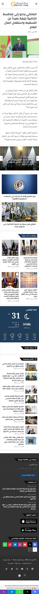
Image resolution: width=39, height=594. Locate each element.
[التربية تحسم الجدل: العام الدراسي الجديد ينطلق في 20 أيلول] (31, 367)
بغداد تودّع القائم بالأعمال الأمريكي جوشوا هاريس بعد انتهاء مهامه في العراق (10, 260)
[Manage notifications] (34, 589)
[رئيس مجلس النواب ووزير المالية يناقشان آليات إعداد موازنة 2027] (31, 389)
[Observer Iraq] (19, 4)
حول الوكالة (18, 563)
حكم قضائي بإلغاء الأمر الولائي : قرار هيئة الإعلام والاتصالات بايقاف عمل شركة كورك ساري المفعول (13, 441)
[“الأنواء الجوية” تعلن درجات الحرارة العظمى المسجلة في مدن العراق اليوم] (28, 280)
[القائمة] (3, 4)
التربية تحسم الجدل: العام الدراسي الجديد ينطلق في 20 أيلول (13, 365)
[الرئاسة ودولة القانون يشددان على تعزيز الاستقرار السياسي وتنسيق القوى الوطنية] (31, 399)
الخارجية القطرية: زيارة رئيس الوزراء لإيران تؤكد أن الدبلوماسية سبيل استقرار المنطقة (20, 163)
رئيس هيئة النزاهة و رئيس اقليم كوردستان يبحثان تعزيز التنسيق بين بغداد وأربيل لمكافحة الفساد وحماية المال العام (10, 294)
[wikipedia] (30, 549)
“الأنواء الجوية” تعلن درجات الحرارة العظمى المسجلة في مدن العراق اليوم (29, 293)
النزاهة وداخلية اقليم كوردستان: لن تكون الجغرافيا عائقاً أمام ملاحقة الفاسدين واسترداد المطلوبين (30, 262)
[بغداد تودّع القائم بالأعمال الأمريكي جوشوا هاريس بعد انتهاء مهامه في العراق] (10, 248)
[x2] (35, 549)
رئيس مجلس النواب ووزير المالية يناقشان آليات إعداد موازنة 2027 (13, 387)
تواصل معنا (10, 563)
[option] (19, 158)
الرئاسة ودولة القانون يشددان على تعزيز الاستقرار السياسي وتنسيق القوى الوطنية (14, 398)
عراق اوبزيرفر (6, 560)
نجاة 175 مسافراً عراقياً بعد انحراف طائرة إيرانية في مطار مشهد (13, 418)
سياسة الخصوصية (26, 563)
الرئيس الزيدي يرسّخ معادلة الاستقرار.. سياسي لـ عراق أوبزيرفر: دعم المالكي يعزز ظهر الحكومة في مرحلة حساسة (13, 377)
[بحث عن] (36, 4)
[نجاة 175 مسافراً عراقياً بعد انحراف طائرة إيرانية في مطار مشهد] (31, 420)
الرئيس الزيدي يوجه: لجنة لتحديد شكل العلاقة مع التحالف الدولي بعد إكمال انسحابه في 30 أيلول (13, 429)
